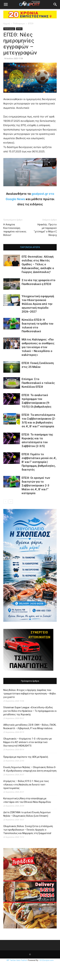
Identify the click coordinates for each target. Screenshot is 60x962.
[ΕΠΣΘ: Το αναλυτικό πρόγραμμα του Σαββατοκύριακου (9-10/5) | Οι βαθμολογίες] (11, 399)
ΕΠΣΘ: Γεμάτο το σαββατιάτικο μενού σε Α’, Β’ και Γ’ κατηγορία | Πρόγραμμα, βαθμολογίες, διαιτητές (39, 462)
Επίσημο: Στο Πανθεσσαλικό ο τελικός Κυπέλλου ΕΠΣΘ (38, 382)
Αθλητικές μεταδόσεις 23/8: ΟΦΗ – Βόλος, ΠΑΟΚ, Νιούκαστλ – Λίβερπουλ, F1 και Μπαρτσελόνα (29, 726)
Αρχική (6, 23)
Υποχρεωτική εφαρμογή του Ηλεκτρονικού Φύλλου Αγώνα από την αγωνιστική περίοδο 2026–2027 (38, 303)
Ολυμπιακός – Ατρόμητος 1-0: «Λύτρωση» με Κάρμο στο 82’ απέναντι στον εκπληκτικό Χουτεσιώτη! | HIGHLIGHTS (27, 742)
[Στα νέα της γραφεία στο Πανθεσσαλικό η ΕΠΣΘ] (11, 284)
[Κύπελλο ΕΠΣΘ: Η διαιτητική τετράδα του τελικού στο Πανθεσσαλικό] (11, 323)
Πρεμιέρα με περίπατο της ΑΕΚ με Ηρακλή (25, 757)
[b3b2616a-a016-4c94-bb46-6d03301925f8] (30, 188)
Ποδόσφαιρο (19, 23)
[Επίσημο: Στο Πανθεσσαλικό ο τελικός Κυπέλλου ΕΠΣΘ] (11, 383)
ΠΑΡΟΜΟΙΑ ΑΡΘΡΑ (30, 247)
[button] (5, 4)
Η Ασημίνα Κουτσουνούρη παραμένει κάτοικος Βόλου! (14, 230)
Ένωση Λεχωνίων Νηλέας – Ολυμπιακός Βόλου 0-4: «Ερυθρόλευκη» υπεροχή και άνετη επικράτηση (29, 769)
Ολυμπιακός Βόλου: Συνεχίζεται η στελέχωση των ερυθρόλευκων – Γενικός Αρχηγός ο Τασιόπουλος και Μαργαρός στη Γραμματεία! (28, 830)
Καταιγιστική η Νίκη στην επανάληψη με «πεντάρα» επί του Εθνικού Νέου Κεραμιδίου (27, 800)
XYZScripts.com (47, 960)
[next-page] (11, 501)
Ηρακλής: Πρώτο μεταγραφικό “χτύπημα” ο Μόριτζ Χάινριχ (45, 230)
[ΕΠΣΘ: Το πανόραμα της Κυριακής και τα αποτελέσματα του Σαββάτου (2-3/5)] (11, 438)
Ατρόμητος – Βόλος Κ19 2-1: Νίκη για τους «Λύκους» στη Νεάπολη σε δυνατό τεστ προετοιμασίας (26, 784)
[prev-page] (5, 501)
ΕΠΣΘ (30, 23)
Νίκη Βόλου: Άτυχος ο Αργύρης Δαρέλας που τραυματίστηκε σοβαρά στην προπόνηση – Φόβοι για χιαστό (29, 693)
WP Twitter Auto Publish (16, 960)
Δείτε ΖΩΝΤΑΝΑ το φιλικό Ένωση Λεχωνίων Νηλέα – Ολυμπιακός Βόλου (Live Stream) (27, 814)
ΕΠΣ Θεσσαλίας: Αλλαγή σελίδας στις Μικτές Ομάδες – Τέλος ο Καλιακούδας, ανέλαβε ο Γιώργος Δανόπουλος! (38, 264)
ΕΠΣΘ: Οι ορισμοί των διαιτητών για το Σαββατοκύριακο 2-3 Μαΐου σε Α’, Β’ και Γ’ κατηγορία (36, 485)
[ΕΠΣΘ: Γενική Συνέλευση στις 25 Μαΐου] (11, 367)
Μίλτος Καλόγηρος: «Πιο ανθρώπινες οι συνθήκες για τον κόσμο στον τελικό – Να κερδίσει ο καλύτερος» (38, 347)
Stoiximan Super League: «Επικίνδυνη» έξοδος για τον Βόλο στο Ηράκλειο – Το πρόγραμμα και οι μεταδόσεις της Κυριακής (30, 711)
